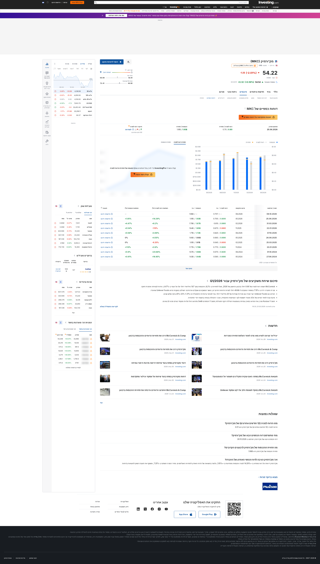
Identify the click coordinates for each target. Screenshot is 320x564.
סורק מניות (187, 7)
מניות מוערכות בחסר (115, 11)
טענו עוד (189, 268)
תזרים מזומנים (243, 98)
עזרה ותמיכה (95, 512)
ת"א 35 (89, 91)
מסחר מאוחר (221, 11)
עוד (101, 403)
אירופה (179, 11)
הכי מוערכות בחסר (85, 329)
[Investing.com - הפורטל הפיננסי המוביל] (268, 2)
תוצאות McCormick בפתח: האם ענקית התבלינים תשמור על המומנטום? (245, 376)
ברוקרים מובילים (84, 255)
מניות (275, 11)
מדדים (82, 64)
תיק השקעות (123, 507)
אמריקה (186, 11)
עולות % (78, 212)
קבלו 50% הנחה (77, 2)
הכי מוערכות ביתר (69, 329)
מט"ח (90, 64)
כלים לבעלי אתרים (121, 512)
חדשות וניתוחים (257, 92)
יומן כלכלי (197, 7)
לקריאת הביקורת (58, 270)
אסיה (162, 11)
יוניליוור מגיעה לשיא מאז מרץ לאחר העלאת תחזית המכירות (251, 335)
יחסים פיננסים (231, 98)
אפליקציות (124, 501)
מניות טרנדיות (85, 282)
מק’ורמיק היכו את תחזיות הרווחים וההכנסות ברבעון (163, 349)
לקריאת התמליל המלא (109, 306)
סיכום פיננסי (274, 98)
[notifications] (47, 2)
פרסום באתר (95, 507)
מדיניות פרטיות (20, 558)
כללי (276, 92)
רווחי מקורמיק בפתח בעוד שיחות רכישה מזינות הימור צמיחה (158, 363)
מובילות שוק (86, 206)
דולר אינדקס (87, 115)
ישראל (258, 11)
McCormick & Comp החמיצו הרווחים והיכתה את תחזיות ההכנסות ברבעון (152, 390)
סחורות (74, 64)
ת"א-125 (89, 95)
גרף (268, 92)
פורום (221, 92)
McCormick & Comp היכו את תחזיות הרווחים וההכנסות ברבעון (157, 335)
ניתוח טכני (232, 92)
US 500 (89, 103)
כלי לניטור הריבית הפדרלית (150, 11)
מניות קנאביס (195, 11)
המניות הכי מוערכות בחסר (80, 322)
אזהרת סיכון (8, 558)
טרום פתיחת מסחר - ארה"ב (236, 11)
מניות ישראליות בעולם (208, 11)
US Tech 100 (87, 107)
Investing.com (272, 339)
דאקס (90, 111)
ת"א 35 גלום (87, 99)
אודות (97, 501)
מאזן (252, 98)
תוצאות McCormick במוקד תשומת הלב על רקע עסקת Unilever (249, 390)
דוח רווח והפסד (262, 98)
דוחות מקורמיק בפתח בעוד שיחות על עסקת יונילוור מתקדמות (158, 376)
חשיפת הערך (107, 72)
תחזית (202, 98)
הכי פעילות (88, 212)
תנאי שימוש (33, 558)
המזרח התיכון (170, 11)
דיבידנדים (221, 98)
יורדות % (69, 212)
